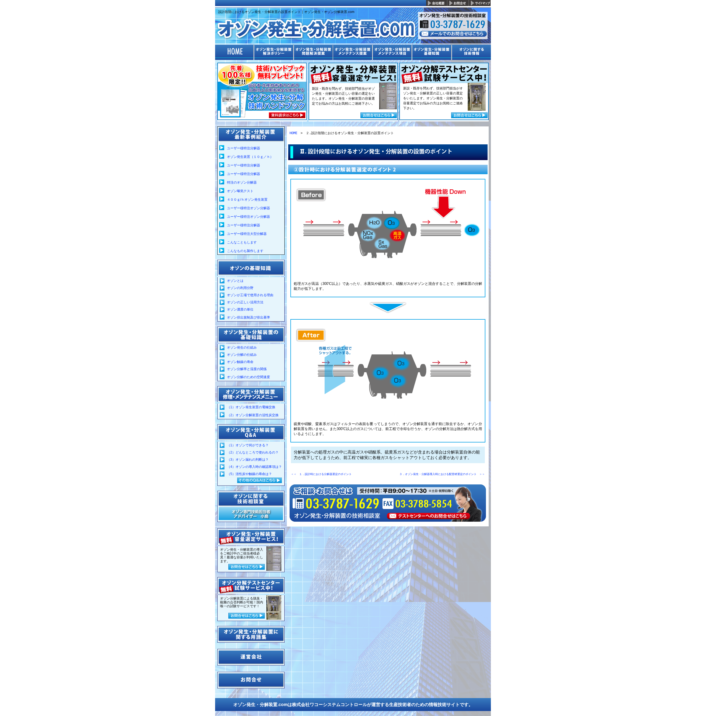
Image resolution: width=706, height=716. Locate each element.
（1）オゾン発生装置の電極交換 (251, 407)
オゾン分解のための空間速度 (248, 377)
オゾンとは (235, 281)
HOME (293, 133)
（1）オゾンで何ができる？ (248, 445)
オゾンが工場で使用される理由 (250, 295)
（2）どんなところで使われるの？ (253, 452)
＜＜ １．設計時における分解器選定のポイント (321, 474)
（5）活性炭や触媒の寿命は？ (249, 474)
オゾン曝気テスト (240, 191)
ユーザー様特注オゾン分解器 (248, 208)
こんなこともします (242, 242)
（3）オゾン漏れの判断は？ (248, 460)
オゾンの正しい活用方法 (245, 302)
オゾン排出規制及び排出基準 (248, 317)
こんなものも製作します (245, 251)
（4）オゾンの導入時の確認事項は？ (254, 467)
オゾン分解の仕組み (242, 355)
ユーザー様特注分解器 (243, 148)
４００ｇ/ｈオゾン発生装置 (247, 199)
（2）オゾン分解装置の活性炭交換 (253, 415)
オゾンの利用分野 (240, 288)
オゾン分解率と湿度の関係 (247, 369)
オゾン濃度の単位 (240, 309)
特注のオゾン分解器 (242, 182)
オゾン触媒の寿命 (240, 362)
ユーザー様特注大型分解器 (247, 234)
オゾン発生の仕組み (242, 347)
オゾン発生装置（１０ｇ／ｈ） (250, 157)
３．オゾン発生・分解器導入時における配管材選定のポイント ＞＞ (442, 474)
